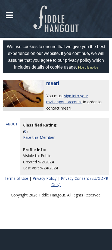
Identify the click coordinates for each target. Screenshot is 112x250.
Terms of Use (16, 178)
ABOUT (11, 124)
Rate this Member (39, 137)
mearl (52, 83)
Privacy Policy (45, 178)
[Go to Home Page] (56, 19)
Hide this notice (88, 67)
